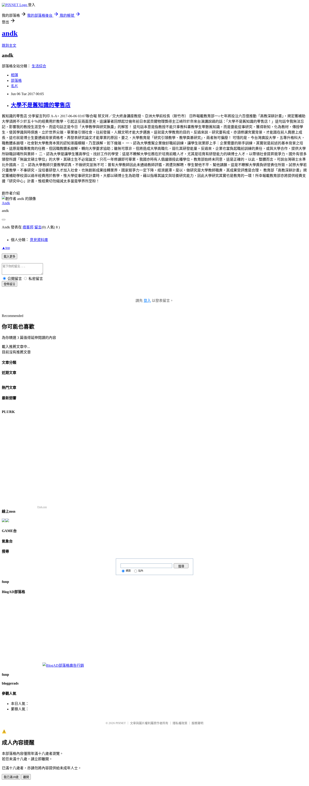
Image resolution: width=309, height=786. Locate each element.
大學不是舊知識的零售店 (41, 105)
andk (10, 33)
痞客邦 (28, 227)
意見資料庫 (39, 240)
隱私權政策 (180, 723)
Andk (6, 203)
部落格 (16, 80)
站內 (140, 570)
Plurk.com (42, 507)
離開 (26, 777)
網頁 (128, 570)
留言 (38, 227)
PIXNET (121, 723)
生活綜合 (39, 66)
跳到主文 (9, 45)
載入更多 (9, 256)
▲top (6, 248)
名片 (14, 86)
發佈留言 (9, 284)
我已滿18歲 (11, 777)
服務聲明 (197, 723)
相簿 (14, 75)
